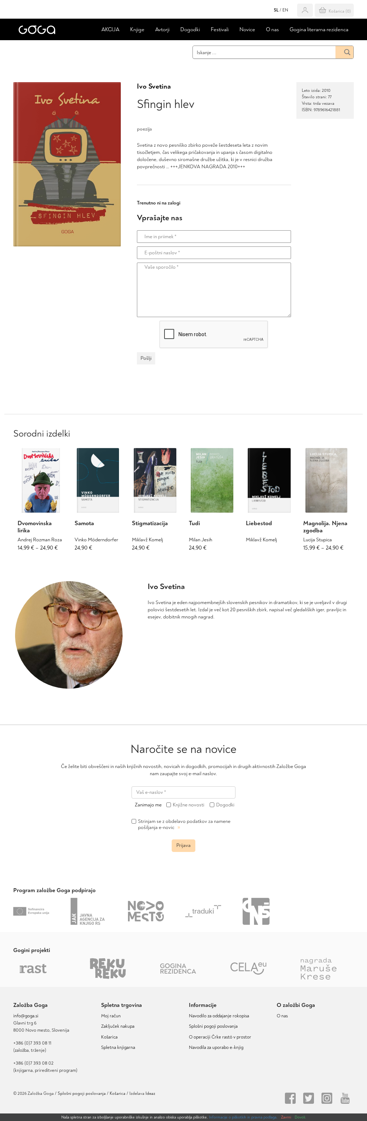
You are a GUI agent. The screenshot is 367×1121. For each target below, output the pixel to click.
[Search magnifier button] (344, 52)
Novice (247, 29)
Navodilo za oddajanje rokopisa (220, 1016)
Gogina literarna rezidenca (319, 29)
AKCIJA (110, 29)
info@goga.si (25, 1016)
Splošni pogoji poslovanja (213, 1026)
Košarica (109, 1037)
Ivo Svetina (154, 86)
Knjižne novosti (188, 805)
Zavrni (286, 1117)
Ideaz (150, 1093)
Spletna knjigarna (118, 1047)
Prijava (183, 845)
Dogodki (190, 29)
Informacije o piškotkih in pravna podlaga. (243, 1117)
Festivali (220, 29)
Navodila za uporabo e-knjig (216, 1047)
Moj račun (111, 1016)
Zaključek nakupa (117, 1026)
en (285, 10)
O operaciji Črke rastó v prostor (220, 1037)
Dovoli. (300, 1117)
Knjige (137, 29)
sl (276, 10)
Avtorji (162, 29)
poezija (144, 129)
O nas (272, 29)
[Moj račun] (305, 10)
